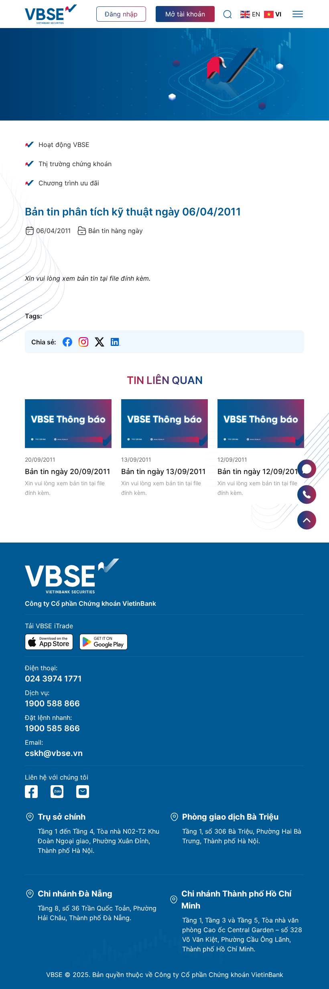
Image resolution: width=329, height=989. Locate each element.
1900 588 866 (52, 703)
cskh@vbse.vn (54, 753)
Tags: (33, 316)
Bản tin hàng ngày (115, 231)
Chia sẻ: (43, 342)
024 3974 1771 (53, 678)
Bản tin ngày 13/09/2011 (163, 471)
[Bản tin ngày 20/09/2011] (68, 423)
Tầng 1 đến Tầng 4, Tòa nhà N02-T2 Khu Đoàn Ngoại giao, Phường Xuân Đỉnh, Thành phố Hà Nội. (98, 840)
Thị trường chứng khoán (75, 164)
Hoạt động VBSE (64, 145)
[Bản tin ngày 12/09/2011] (260, 423)
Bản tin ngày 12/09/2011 (259, 471)
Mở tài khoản (185, 14)
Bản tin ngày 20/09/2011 (67, 471)
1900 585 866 (52, 728)
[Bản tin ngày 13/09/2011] (164, 423)
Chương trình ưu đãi (69, 183)
